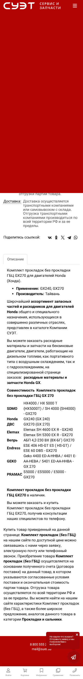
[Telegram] (69, 237)
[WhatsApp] (75, 237)
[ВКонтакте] (50, 237)
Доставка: (12, 201)
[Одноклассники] (56, 237)
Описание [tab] (15, 259)
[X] (62, 237)
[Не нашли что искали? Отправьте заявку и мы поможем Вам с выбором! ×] (74, 657)
